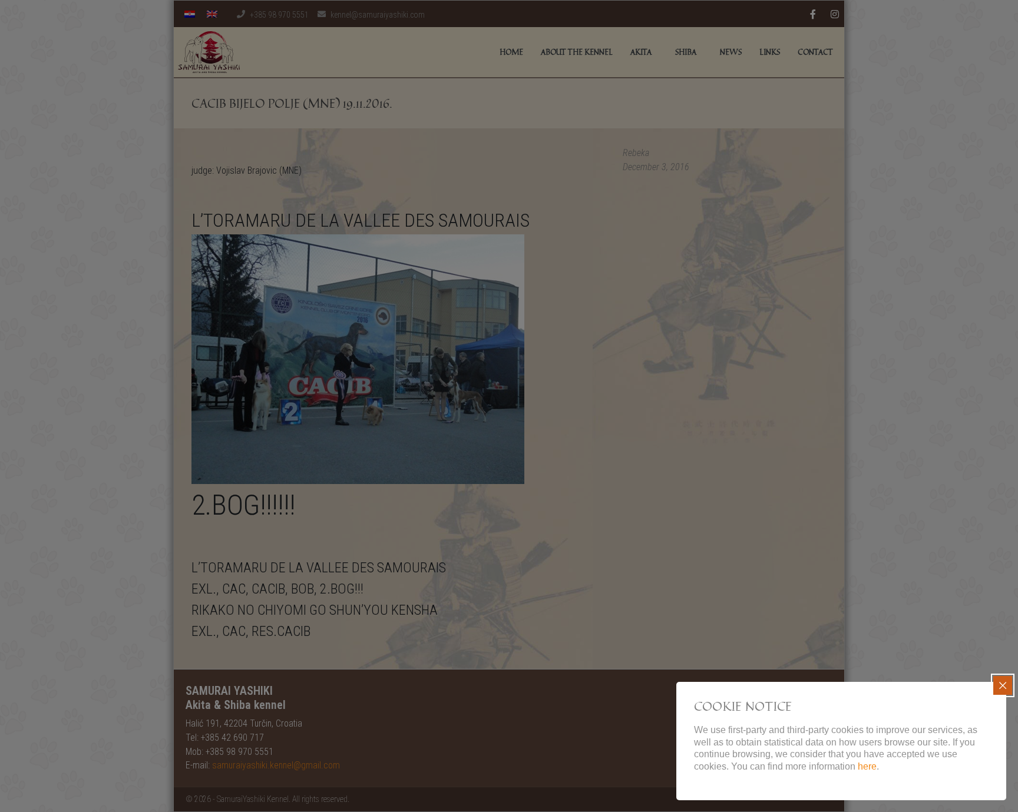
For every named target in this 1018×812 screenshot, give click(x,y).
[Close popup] (1002, 685)
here (867, 766)
